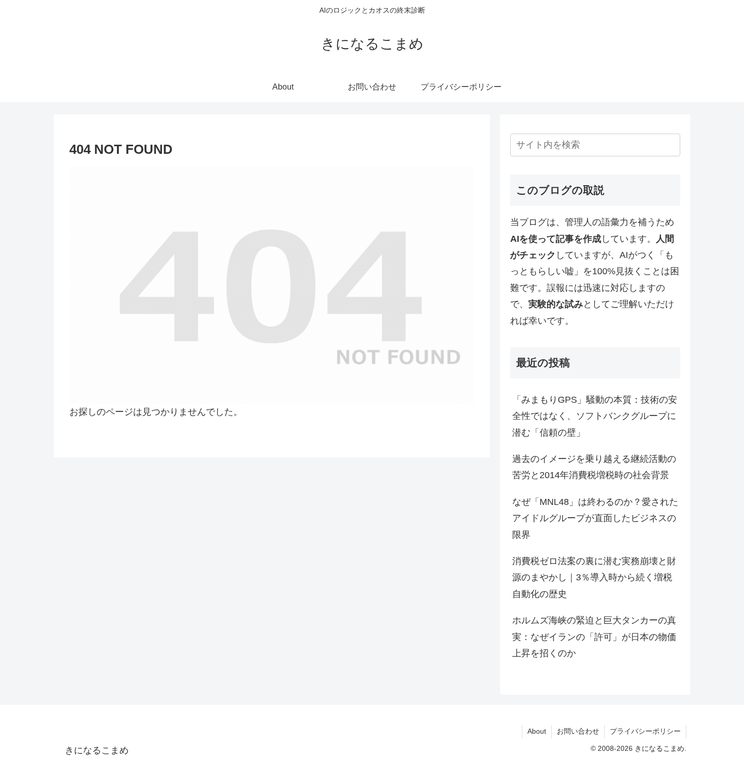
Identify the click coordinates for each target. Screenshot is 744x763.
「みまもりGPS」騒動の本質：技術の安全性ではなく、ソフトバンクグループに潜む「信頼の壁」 (594, 416)
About (536, 731)
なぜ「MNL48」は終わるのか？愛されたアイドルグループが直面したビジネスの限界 (595, 518)
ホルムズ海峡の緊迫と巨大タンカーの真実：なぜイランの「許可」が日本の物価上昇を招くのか (594, 636)
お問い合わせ (578, 731)
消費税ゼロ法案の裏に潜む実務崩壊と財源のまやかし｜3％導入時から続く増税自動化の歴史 (594, 577)
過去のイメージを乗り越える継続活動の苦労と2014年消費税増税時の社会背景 (594, 467)
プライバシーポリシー (645, 731)
